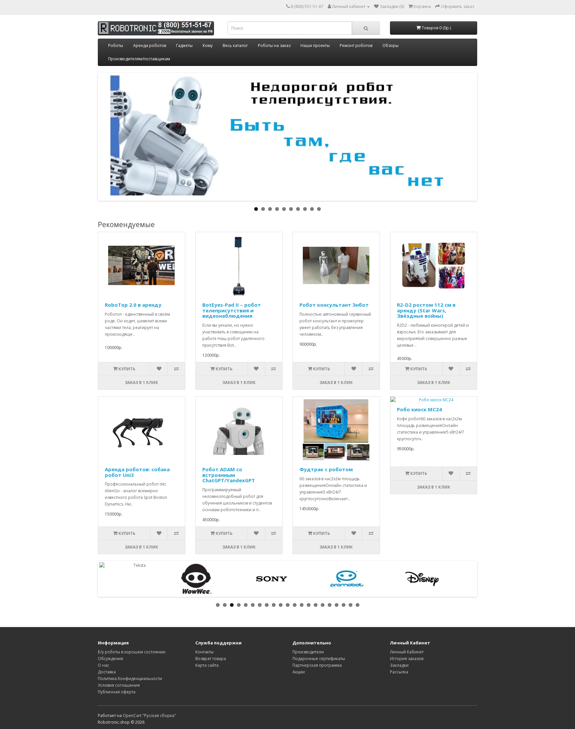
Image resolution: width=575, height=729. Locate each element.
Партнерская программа (317, 665)
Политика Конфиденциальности (130, 678)
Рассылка (399, 672)
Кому (208, 45)
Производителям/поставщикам (139, 59)
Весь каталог (235, 45)
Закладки (399, 665)
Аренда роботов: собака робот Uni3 (137, 472)
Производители (308, 652)
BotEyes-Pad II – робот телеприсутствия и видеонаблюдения (231, 310)
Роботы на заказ (274, 45)
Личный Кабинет (407, 652)
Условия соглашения (119, 685)
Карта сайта (207, 665)
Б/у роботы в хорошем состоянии (131, 652)
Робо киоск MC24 (419, 409)
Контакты (204, 652)
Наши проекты (315, 45)
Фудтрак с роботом (326, 469)
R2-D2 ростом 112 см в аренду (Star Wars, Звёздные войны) (426, 310)
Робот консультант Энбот (334, 304)
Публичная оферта (116, 692)
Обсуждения (110, 658)
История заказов (406, 658)
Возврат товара (210, 658)
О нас (103, 665)
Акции (298, 672)
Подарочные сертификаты (318, 658)
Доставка (107, 672)
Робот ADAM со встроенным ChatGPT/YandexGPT (228, 475)
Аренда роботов (149, 45)
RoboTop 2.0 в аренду (133, 304)
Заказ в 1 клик (141, 382)
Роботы (115, 45)
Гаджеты (184, 45)
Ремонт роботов (356, 45)
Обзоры (390, 45)
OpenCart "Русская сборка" (149, 715)
